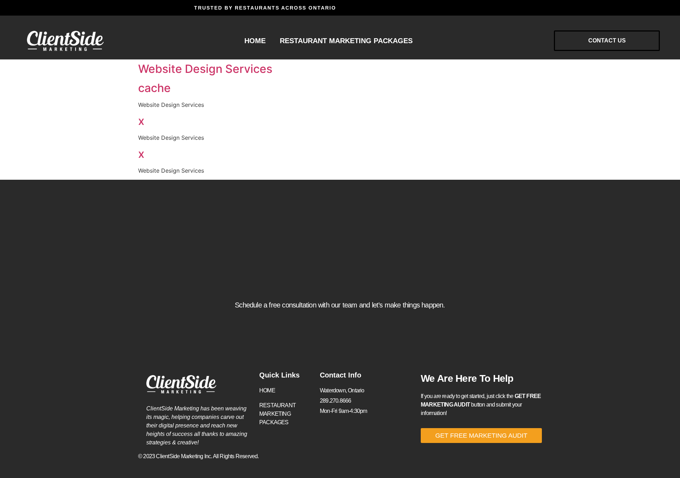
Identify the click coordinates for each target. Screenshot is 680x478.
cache (154, 88)
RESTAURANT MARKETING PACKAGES (346, 41)
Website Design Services (205, 69)
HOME (255, 41)
